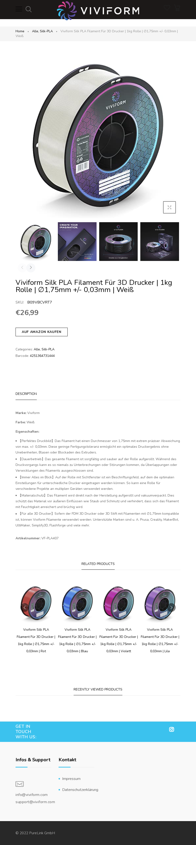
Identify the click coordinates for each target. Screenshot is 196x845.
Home (20, 31)
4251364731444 (42, 355)
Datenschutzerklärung (78, 790)
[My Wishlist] (167, 9)
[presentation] (22, 267)
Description (26, 394)
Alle (35, 31)
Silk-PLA (46, 31)
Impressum (71, 779)
